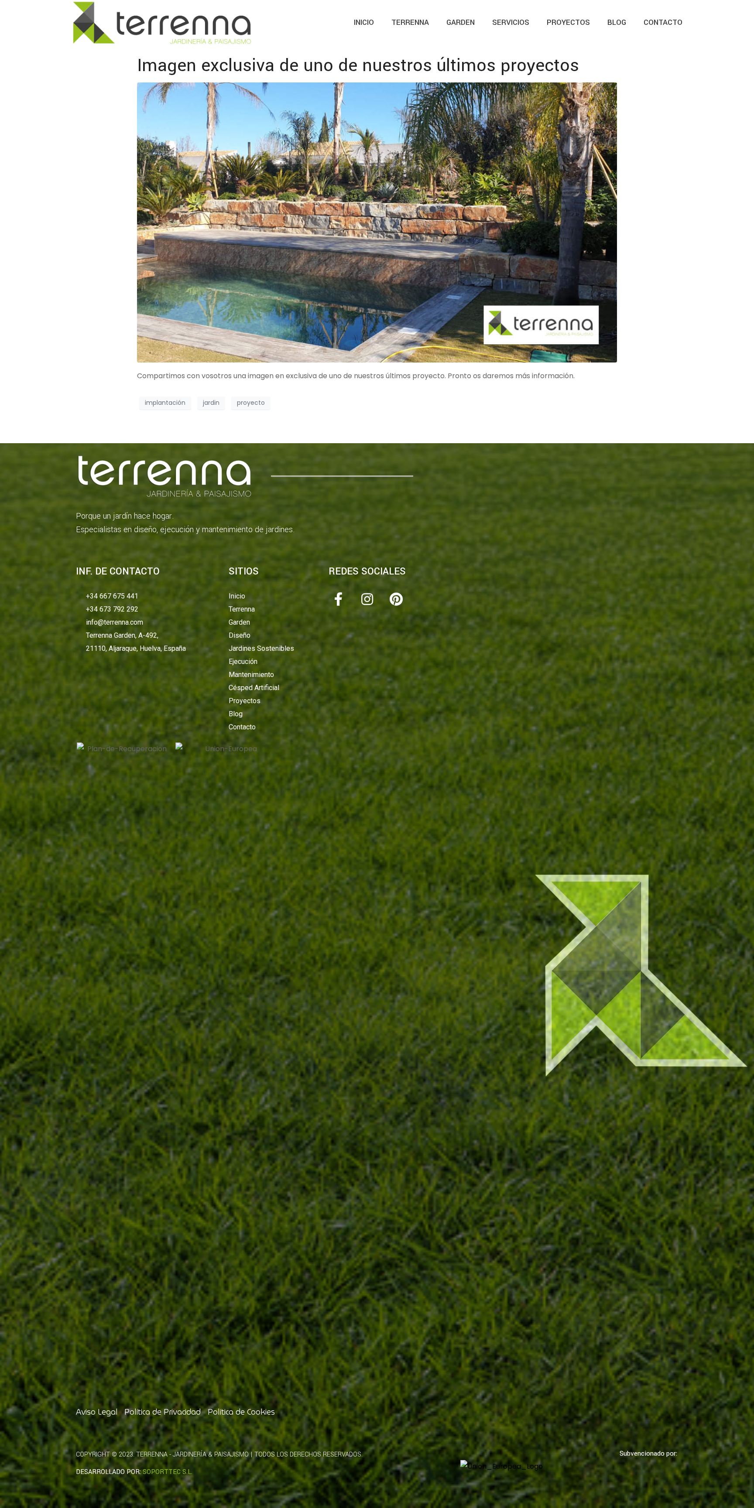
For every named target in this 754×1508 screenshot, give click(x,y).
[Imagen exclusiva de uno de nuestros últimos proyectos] (377, 222)
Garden (460, 22)
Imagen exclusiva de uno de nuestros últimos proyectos (358, 65)
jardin (211, 402)
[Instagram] (367, 599)
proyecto (251, 402)
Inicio (364, 22)
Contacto (663, 22)
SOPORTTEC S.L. (167, 1472)
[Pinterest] (396, 599)
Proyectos (568, 22)
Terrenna (410, 22)
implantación (165, 402)
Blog (616, 22)
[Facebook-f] (338, 599)
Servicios (510, 22)
